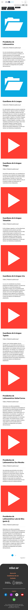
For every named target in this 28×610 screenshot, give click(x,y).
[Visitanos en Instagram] (11, 595)
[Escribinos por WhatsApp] (14, 599)
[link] (25, 2)
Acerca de (13, 573)
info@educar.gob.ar (17, 607)
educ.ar (7, 604)
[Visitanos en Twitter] (16, 595)
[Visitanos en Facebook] (5, 595)
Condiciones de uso (13, 575)
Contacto (13, 578)
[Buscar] (22, 2)
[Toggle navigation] (1, 0)
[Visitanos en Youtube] (22, 595)
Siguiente (23, 557)
